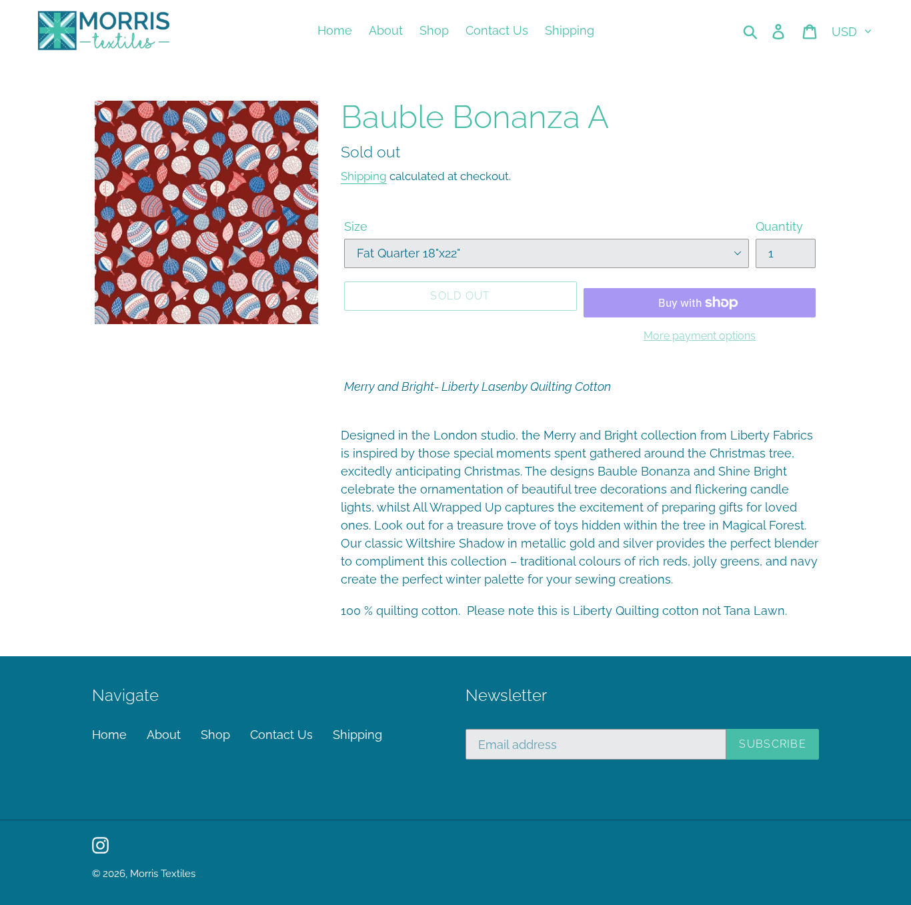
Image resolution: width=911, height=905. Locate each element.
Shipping (364, 176)
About (164, 735)
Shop (215, 735)
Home (109, 735)
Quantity (779, 226)
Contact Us (281, 735)
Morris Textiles (162, 874)
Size (355, 226)
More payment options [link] (700, 335)
